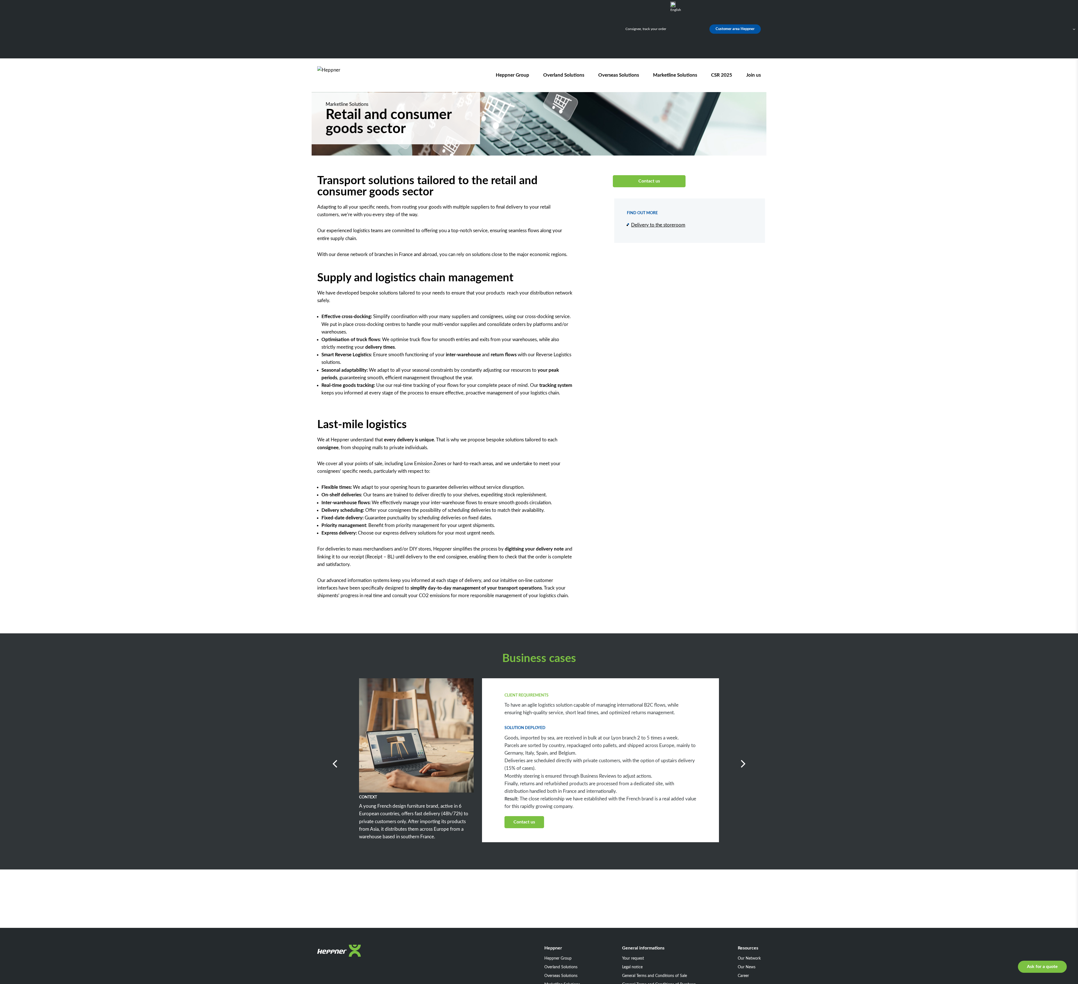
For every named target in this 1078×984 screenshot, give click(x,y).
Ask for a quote (1042, 966)
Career (743, 976)
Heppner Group (512, 75)
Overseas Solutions (618, 75)
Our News (746, 967)
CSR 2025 (721, 75)
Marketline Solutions (675, 75)
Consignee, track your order (645, 29)
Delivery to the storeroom (658, 225)
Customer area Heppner (735, 29)
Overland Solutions (563, 75)
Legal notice (632, 967)
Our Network (749, 958)
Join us (753, 75)
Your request (633, 958)
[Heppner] (349, 75)
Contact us (649, 181)
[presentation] (356, 847)
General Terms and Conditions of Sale (654, 976)
